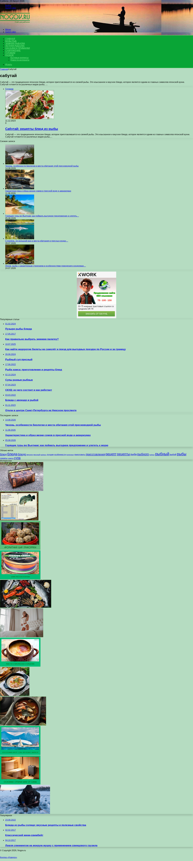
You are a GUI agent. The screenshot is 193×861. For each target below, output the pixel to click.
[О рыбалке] (15, 25)
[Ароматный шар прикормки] (20, 549)
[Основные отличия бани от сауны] (20, 784)
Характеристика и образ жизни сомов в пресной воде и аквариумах (38, 191)
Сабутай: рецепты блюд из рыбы (31, 129)
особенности (60, 454)
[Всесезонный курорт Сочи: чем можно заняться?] (20, 754)
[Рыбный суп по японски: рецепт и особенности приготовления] (23, 725)
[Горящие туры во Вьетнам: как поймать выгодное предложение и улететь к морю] (19, 213)
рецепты (123, 454)
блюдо (22, 454)
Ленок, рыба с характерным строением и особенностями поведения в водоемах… (45, 266)
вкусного (30, 455)
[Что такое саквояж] (21, 490)
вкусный (36, 455)
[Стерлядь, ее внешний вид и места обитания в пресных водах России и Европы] (19, 238)
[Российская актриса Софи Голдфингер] (21, 636)
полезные (70, 455)
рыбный (162, 454)
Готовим (10, 53)
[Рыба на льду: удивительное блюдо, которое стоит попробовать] (25, 607)
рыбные (152, 454)
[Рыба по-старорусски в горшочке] (20, 666)
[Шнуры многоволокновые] (20, 578)
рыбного (143, 454)
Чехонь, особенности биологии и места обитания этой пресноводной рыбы (42, 166)
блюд (3, 454)
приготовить (79, 454)
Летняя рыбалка (15, 46)
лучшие (50, 454)
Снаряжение (13, 50)
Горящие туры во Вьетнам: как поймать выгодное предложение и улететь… (42, 216)
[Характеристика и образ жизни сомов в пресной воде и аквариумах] (19, 188)
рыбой (173, 454)
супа (17, 458)
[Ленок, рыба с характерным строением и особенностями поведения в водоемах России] (19, 263)
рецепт (111, 454)
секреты (3, 458)
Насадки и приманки (17, 48)
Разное (9, 55)
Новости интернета (20, 60)
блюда (12, 454)
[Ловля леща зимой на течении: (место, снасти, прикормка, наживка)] (25, 813)
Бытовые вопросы (20, 58)
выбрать (43, 454)
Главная (4, 69)
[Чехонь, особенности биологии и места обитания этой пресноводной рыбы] (19, 163)
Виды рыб (11, 41)
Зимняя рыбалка (15, 43)
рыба (134, 454)
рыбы (181, 454)
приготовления (95, 454)
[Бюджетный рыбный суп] (14, 695)
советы (11, 458)
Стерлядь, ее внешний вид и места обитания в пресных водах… (36, 241)
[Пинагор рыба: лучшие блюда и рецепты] (19, 520)
